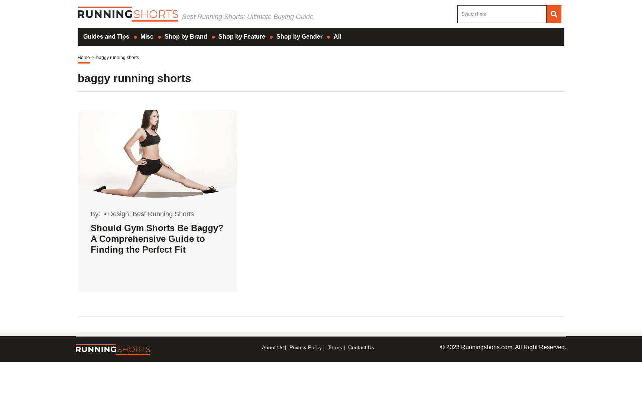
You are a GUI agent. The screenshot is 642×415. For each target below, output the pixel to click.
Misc (146, 36)
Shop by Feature (241, 36)
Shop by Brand (186, 36)
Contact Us (361, 347)
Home (84, 57)
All (337, 36)
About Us (272, 347)
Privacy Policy (305, 347)
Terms (335, 347)
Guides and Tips (106, 36)
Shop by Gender (299, 36)
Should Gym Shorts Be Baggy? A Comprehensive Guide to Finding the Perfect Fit (157, 238)
